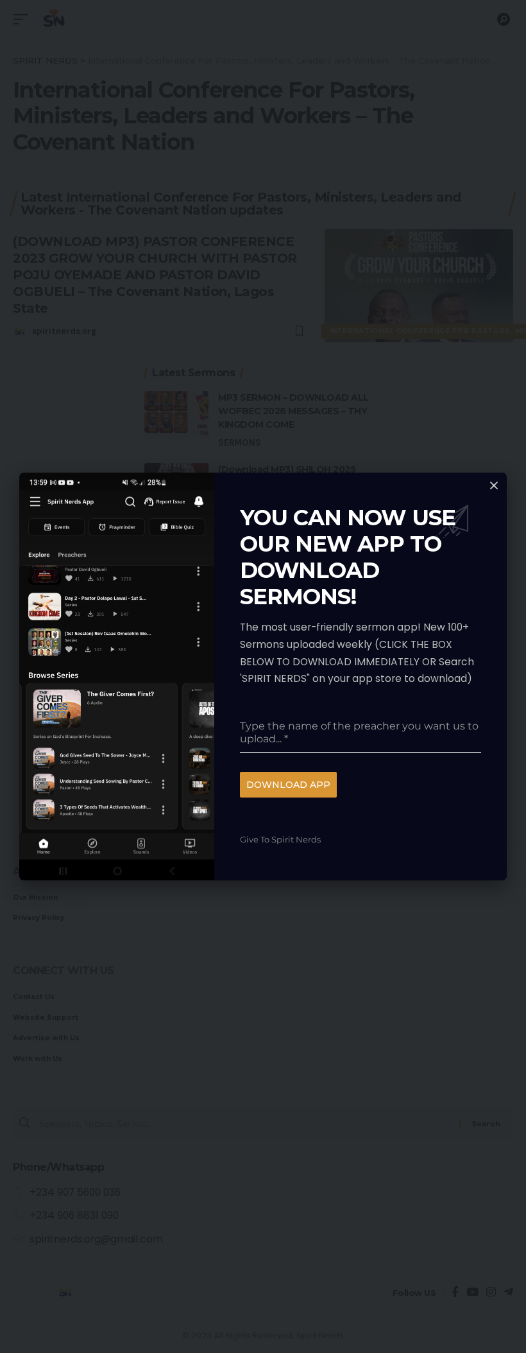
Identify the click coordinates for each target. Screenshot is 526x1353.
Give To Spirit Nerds (280, 839)
